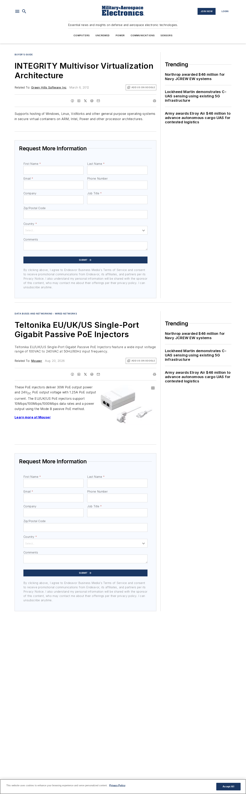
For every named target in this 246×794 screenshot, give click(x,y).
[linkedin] (79, 101)
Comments (30, 239)
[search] (24, 11)
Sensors (166, 35)
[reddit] (92, 101)
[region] (123, 786)
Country (30, 224)
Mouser (36, 361)
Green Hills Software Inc (49, 87)
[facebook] (72, 101)
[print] (154, 101)
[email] (98, 101)
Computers (81, 35)
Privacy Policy (117, 785)
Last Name (96, 164)
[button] (17, 11)
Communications (143, 35)
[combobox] (85, 230)
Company (30, 193)
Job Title (94, 193)
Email (28, 178)
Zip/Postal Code (34, 208)
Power (120, 35)
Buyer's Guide (24, 54)
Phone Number (97, 178)
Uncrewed (102, 35)
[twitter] (85, 101)
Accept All (228, 786)
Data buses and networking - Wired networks (46, 313)
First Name (32, 164)
